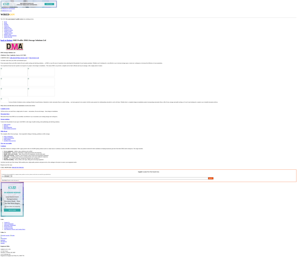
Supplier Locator (8, 33)
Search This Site (8, 37)
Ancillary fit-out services (10, 140)
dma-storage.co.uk (34, 58)
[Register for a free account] (8, 8)
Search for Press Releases (10, 35)
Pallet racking (7, 124)
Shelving (6, 126)
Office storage (7, 139)
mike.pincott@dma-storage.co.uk (18, 58)
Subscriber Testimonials (10, 225)
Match (3, 176)
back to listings (6, 40)
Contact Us (7, 222)
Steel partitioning (8, 127)
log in (5, 21)
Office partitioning (8, 136)
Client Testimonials (8, 223)
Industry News (7, 34)
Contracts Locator (8, 30)
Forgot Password (8, 226)
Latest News (7, 27)
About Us (6, 26)
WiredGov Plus (8, 28)
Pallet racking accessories (10, 128)
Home (5, 23)
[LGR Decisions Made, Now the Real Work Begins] (29, 7)
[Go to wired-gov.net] (6, 10)
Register (6, 24)
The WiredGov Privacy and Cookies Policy (14, 229)
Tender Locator (8, 31)
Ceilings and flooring (9, 138)
